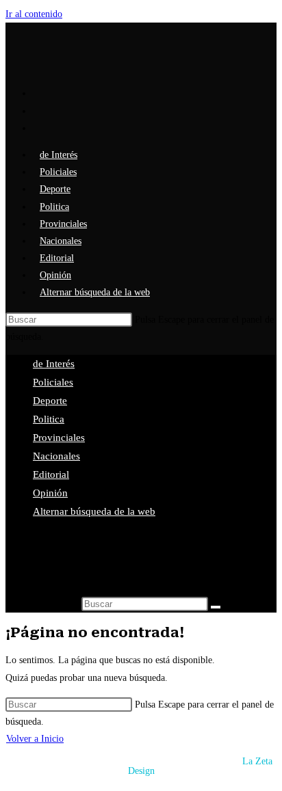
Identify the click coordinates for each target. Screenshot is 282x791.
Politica (48, 419)
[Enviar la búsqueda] (215, 607)
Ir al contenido (33, 14)
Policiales (53, 382)
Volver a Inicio (35, 739)
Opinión (50, 492)
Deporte (50, 400)
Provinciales (59, 437)
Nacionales (56, 456)
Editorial (51, 474)
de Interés (54, 363)
